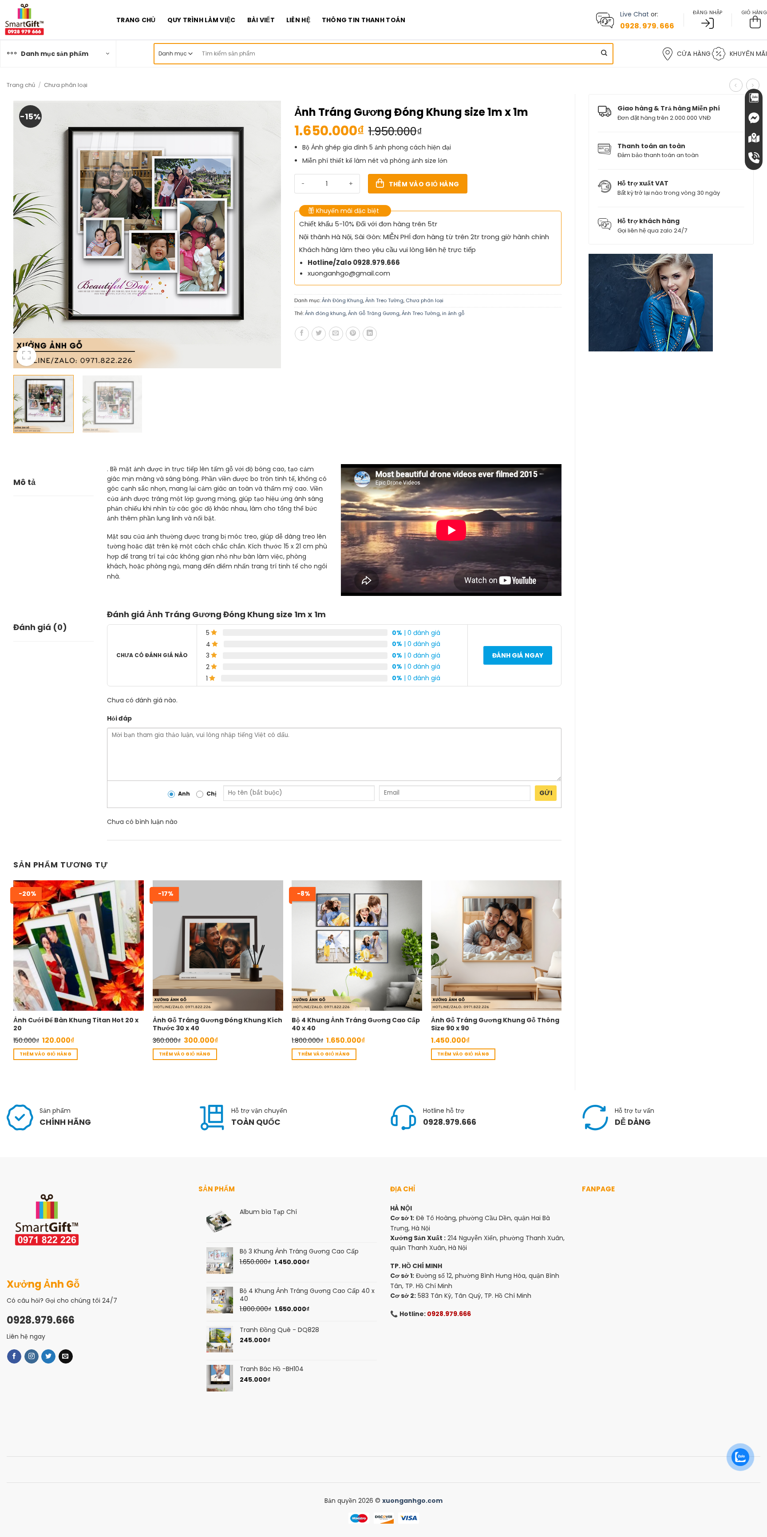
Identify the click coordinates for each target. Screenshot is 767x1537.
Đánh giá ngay (517, 655)
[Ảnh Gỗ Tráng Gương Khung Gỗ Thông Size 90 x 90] (496, 945)
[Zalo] (754, 97)
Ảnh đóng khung (325, 313)
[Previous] (30, 234)
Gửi (545, 792)
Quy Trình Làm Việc (201, 20)
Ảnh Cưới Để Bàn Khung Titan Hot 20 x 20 (75, 1024)
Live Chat (634, 14)
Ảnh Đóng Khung (342, 300)
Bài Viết (261, 20)
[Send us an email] (66, 1356)
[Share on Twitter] (319, 334)
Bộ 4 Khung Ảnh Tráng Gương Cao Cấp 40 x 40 (356, 1024)
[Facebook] (754, 117)
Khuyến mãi (748, 53)
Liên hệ (298, 20)
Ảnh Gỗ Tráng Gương (373, 313)
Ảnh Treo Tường (384, 300)
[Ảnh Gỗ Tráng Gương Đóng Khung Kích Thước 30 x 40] (218, 945)
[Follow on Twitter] (48, 1356)
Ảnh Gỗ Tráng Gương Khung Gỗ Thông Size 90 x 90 (495, 1024)
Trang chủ (136, 20)
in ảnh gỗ (453, 313)
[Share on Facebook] (302, 334)
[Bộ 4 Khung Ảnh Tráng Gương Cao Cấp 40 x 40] (357, 945)
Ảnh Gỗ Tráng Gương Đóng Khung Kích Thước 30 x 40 (217, 1024)
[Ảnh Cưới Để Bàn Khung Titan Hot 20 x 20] (78, 945)
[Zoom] (26, 356)
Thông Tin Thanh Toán (364, 20)
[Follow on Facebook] (14, 1356)
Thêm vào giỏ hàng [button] (45, 1054)
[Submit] (604, 53)
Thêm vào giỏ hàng (424, 184)
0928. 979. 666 (647, 26)
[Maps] (754, 137)
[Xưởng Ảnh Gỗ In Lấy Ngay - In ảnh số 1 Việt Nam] (51, 20)
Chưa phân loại (65, 85)
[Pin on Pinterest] (353, 334)
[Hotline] (754, 157)
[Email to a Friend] (336, 334)
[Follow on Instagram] (31, 1356)
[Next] (264, 234)
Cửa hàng (694, 53)
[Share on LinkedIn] (370, 334)
